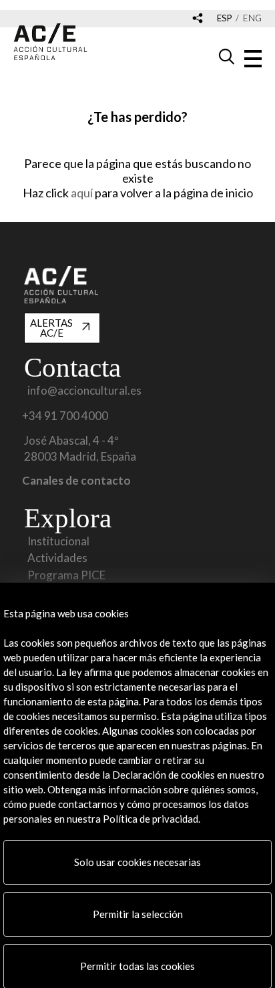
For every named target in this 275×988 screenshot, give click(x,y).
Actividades (57, 558)
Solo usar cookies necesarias (137, 862)
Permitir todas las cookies (137, 966)
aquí (83, 192)
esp (224, 18)
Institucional (58, 541)
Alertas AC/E (51, 328)
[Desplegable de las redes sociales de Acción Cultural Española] (197, 19)
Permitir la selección (138, 914)
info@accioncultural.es (84, 391)
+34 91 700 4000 (65, 416)
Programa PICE (66, 575)
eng (252, 18)
